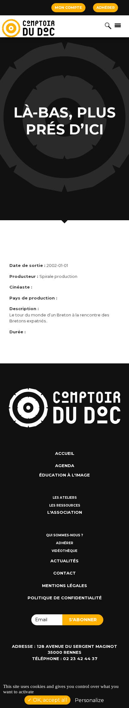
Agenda (64, 465)
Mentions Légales (64, 585)
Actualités (64, 560)
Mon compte (68, 7)
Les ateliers (65, 498)
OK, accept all (49, 700)
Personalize (89, 700)
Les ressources (64, 505)
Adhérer (105, 7)
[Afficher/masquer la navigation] (117, 25)
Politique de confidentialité (65, 597)
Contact (64, 572)
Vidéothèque (64, 551)
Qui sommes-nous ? (64, 535)
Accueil (64, 453)
